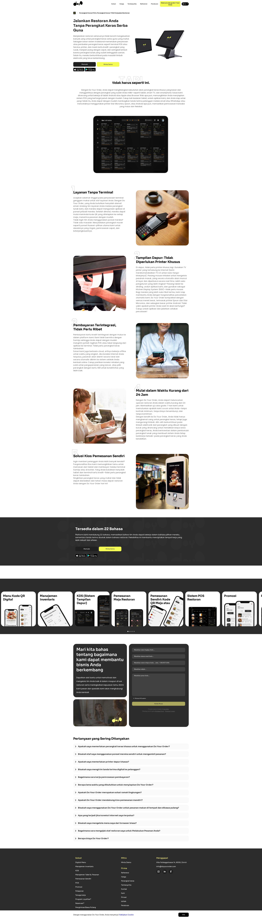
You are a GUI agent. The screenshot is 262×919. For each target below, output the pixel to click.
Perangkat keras (127, 881)
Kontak (124, 889)
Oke (183, 915)
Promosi (78, 887)
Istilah (123, 901)
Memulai (84, 64)
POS (77, 883)
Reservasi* (79, 903)
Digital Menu (80, 862)
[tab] (131, 747)
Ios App (79, 69)
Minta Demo (108, 64)
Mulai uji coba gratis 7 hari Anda (170, 4)
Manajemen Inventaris (84, 866)
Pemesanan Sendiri (83, 879)
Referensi (143, 4)
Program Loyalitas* (83, 899)
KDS (77, 871)
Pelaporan (79, 891)
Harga (121, 4)
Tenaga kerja (80, 895)
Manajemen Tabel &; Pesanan (87, 875)
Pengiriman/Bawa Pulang (85, 907)
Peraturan (154, 4)
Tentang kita (132, 4)
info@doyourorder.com (166, 866)
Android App (90, 69)
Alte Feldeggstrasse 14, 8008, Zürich (171, 862)
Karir (123, 893)
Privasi (124, 897)
